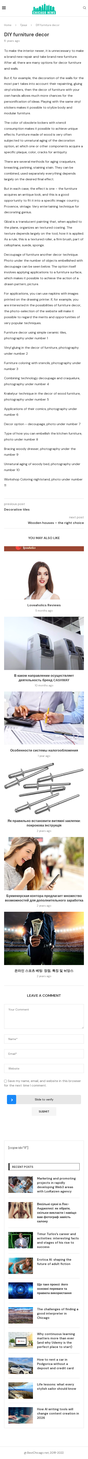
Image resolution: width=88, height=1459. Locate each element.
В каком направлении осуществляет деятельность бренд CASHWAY (44, 677)
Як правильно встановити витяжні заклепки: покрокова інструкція (44, 823)
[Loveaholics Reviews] (44, 572)
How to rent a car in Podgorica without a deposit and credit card (55, 1364)
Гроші (23, 25)
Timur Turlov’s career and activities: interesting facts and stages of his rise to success (58, 1240)
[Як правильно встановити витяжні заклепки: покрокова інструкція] (44, 788)
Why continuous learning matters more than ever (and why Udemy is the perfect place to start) (56, 1340)
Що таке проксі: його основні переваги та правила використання (54, 1288)
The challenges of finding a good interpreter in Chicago (57, 1313)
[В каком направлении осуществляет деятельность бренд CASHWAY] (44, 643)
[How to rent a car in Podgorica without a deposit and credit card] (20, 1366)
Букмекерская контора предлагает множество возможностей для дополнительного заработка (44, 898)
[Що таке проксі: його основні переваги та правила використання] (20, 1290)
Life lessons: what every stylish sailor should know (56, 1386)
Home (7, 25)
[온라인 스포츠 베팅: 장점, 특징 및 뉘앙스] (44, 938)
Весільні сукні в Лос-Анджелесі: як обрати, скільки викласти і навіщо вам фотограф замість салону (56, 1212)
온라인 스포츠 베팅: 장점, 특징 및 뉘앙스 (44, 971)
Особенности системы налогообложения (44, 750)
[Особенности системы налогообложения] (44, 718)
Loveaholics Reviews (44, 605)
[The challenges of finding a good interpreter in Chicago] (20, 1315)
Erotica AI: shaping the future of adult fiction (54, 1262)
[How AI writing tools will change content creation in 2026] (20, 1415)
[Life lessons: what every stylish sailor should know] (20, 1390)
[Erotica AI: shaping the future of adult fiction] (20, 1266)
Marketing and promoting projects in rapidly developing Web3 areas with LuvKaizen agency (56, 1184)
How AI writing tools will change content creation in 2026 (58, 1413)
